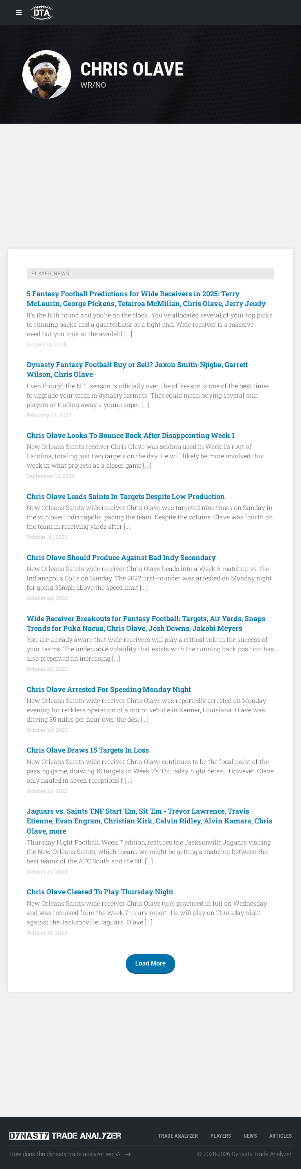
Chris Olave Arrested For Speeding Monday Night (109, 689)
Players (220, 1136)
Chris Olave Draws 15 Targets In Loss (88, 750)
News (250, 1136)
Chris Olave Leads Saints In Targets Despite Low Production (126, 496)
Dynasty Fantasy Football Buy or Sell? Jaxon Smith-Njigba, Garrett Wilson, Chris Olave (137, 369)
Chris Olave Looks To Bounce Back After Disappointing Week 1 (131, 435)
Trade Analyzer (178, 1136)
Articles (280, 1136)
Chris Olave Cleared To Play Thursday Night (100, 891)
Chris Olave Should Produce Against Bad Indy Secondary (121, 557)
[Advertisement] (150, 186)
